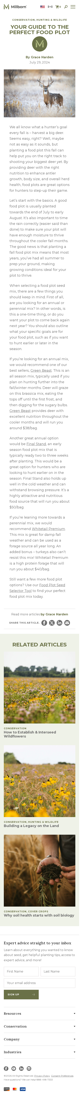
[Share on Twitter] (52, 623)
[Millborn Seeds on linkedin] (21, 1068)
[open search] (66, 6)
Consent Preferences (62, 1075)
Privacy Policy (42, 1075)
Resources (12, 1013)
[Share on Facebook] (44, 623)
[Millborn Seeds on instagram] (29, 1068)
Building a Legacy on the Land (31, 826)
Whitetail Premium (48, 529)
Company (12, 1039)
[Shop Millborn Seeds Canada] (50, 7)
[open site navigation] (73, 6)
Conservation (23, 19)
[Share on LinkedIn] (59, 623)
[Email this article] (67, 623)
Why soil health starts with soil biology (39, 915)
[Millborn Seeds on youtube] (13, 1068)
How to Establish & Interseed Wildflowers (30, 734)
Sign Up (13, 994)
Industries (12, 1052)
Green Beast (41, 370)
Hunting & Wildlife (51, 19)
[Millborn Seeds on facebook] (6, 1068)
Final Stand (36, 444)
